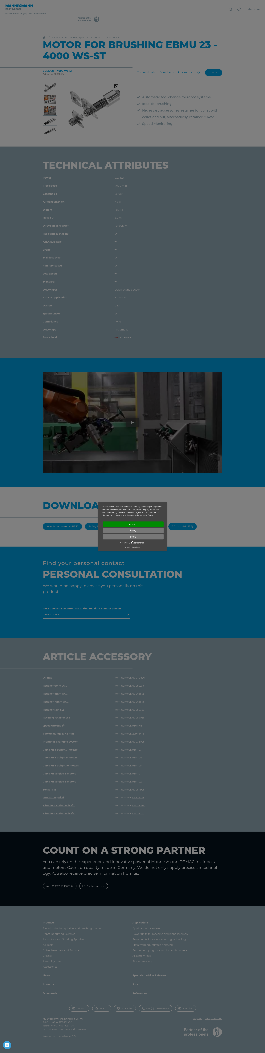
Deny (133, 530)
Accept (133, 524)
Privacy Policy (135, 547)
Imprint (127, 547)
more (133, 536)
